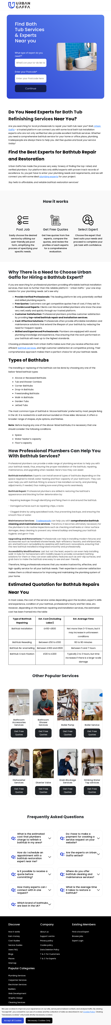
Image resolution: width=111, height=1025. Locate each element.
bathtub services (27, 348)
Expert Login (77, 940)
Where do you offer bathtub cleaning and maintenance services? (77, 874)
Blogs (10, 954)
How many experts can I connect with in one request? (28, 890)
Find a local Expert (80, 931)
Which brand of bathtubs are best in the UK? (29, 904)
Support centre (47, 936)
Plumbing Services (17, 975)
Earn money (14, 936)
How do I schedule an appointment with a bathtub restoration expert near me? (27, 857)
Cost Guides (14, 940)
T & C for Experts (48, 958)
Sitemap (12, 963)
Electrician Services (17, 984)
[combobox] (30, 63)
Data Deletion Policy (49, 949)
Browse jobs (77, 936)
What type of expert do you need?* (29, 54)
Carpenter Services (17, 980)
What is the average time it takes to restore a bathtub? (78, 890)
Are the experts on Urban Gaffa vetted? (78, 854)
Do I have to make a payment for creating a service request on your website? (77, 838)
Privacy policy (46, 940)
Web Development (17, 993)
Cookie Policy (89, 1012)
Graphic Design (15, 998)
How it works (14, 931)
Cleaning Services (16, 1002)
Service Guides (15, 945)
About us (44, 931)
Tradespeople (43, 520)
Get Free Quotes (19, 733)
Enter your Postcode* (26, 71)
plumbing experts (48, 176)
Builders (12, 989)
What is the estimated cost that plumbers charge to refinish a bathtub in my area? (28, 838)
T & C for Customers (50, 954)
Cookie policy (46, 945)
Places (11, 958)
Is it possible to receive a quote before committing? (29, 874)
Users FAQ (13, 949)
